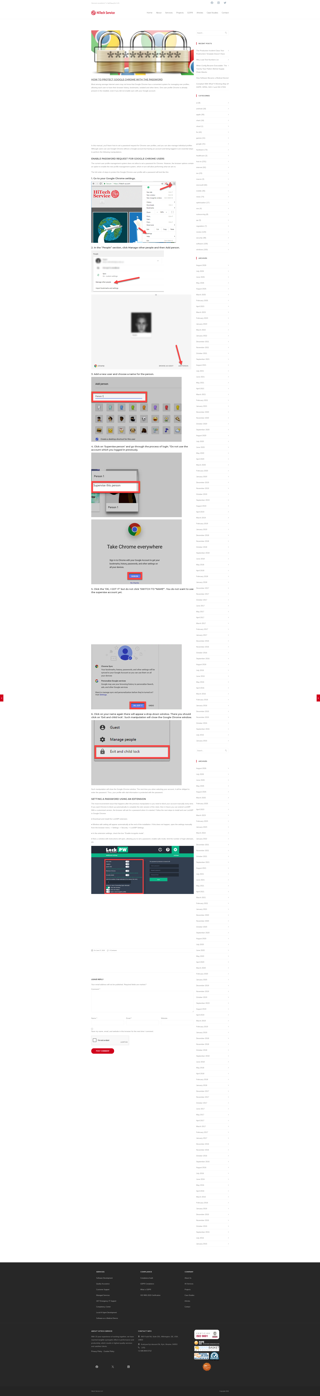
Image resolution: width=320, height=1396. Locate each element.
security (199, 238)
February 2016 (202, 700)
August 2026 (201, 265)
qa (197, 220)
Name (94, 1018)
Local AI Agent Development (106, 1312)
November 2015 (202, 717)
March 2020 (201, 465)
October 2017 (201, 600)
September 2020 (203, 430)
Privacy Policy (96, 1351)
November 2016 (202, 647)
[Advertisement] (142, 115)
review (198, 232)
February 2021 (202, 400)
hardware (200, 150)
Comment (95, 989)
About (159, 13)
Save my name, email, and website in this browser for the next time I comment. (122, 1031)
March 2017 (201, 623)
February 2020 (202, 471)
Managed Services (103, 1295)
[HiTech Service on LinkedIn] (128, 1367)
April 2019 (200, 512)
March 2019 (201, 518)
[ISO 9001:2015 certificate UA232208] (206, 1334)
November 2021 (202, 347)
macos (199, 179)
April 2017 (200, 617)
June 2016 (200, 676)
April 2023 (200, 306)
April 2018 (200, 570)
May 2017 (200, 612)
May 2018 (200, 565)
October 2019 (201, 494)
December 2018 (202, 535)
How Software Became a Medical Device (212, 78)
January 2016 (201, 705)
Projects (180, 13)
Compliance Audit (146, 1278)
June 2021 (200, 377)
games (199, 138)
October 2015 (201, 723)
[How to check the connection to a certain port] (318, 698)
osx (197, 208)
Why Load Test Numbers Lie (207, 60)
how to (199, 161)
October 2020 (201, 424)
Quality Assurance (103, 1284)
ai (197, 103)
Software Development (104, 1278)
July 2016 (200, 670)
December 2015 (202, 711)
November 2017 (202, 594)
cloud (198, 126)
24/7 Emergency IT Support (106, 1301)
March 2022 (201, 330)
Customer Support (102, 1289)
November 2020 (202, 418)
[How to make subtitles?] (1, 698)
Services (168, 13)
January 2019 (201, 529)
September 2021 (203, 359)
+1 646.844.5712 (111, 3)
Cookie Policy (109, 1351)
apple (198, 115)
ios (197, 173)
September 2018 (203, 553)
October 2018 (201, 547)
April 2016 (200, 688)
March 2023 (201, 312)
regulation (200, 226)
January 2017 (201, 635)
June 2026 (200, 277)
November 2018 (202, 541)
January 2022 (201, 336)
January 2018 (201, 582)
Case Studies (212, 13)
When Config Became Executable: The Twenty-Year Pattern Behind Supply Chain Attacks (211, 69)
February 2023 (202, 318)
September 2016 (203, 659)
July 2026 (200, 271)
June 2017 (200, 606)
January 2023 (201, 324)
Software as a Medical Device (107, 1318)
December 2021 (202, 342)
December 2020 (202, 412)
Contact (225, 13)
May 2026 (200, 283)
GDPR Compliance (147, 1284)
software (199, 244)
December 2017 (202, 588)
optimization (201, 203)
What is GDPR (145, 1289)
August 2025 (201, 289)
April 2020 (200, 459)
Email (129, 1018)
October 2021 (201, 353)
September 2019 (203, 500)
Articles (200, 13)
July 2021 (200, 371)
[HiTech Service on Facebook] (96, 1367)
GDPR (190, 13)
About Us (188, 1278)
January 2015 (201, 741)
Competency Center (103, 1307)
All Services (189, 1284)
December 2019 (202, 482)
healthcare (200, 156)
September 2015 (203, 729)
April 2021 (200, 389)
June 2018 (200, 559)
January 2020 (201, 477)
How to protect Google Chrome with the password (127, 79)
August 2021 (201, 365)
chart (198, 120)
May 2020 (200, 453)
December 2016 (202, 641)
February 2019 (202, 524)
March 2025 (201, 295)
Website (164, 1018)
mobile (199, 191)
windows (199, 250)
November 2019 (202, 488)
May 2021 (200, 383)
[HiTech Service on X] (112, 1367)
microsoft (200, 185)
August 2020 (201, 435)
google (199, 144)
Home (149, 13)
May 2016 (200, 682)
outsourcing (201, 214)
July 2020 (200, 441)
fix (197, 132)
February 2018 (202, 576)
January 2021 (201, 406)
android (199, 109)
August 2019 (201, 506)
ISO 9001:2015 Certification (150, 1295)
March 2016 (201, 694)
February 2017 (202, 629)
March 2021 (201, 394)
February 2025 (202, 300)
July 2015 (200, 735)
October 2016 (201, 653)
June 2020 (200, 447)
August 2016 (201, 664)
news (198, 197)
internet (199, 167)
